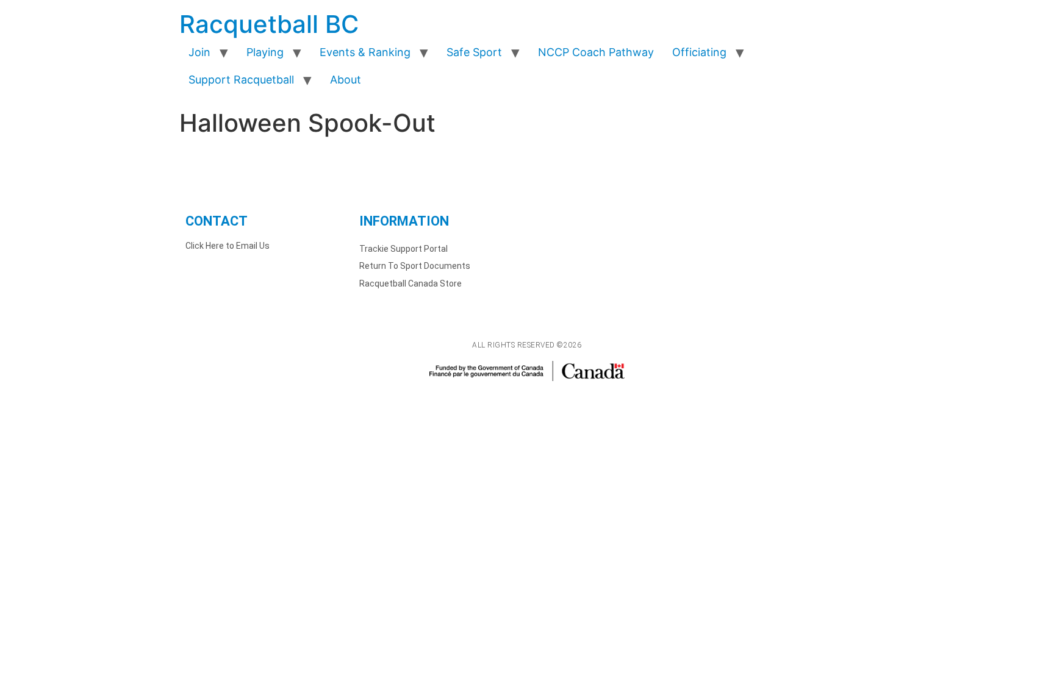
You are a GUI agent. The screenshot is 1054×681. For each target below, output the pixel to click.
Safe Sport (474, 52)
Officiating (699, 52)
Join (199, 52)
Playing (265, 52)
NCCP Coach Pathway (596, 52)
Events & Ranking (365, 52)
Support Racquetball (241, 79)
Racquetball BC (269, 24)
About (345, 79)
